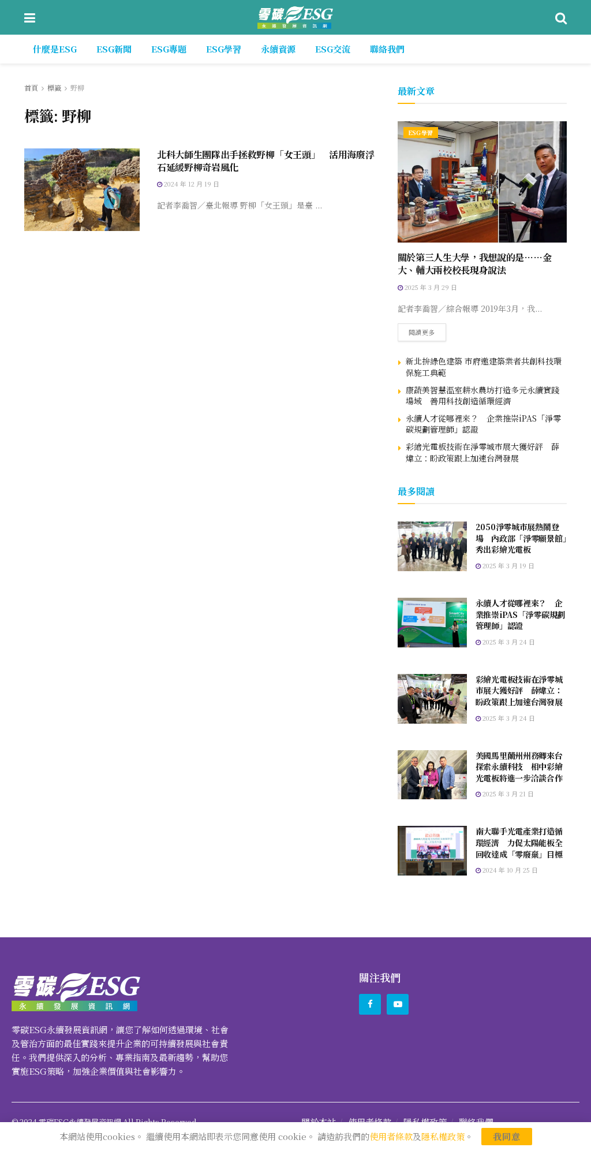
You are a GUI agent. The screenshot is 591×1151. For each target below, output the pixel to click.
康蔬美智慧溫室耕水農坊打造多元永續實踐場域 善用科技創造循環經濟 (482, 395)
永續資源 (278, 49)
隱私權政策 (443, 1136)
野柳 (77, 87)
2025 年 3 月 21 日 (507, 793)
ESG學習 (223, 49)
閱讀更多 (427, 330)
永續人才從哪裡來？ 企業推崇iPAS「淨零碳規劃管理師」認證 (483, 423)
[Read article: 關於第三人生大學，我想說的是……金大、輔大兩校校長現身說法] (482, 182)
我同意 (507, 1136)
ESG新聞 (114, 49)
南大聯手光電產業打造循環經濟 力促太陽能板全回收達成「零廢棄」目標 (519, 842)
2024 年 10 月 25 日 (509, 869)
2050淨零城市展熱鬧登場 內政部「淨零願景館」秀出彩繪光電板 (521, 538)
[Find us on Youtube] (398, 1004)
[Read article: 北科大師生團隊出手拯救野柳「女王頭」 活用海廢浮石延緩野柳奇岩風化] (82, 189)
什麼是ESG (55, 49)
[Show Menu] (29, 17)
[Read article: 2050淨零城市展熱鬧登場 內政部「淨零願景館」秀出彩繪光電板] (432, 546)
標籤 (54, 87)
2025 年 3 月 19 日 (507, 565)
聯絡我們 (387, 49)
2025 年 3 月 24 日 (508, 641)
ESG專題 (168, 49)
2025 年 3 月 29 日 (430, 287)
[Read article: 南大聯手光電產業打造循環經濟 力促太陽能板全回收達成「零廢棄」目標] (432, 851)
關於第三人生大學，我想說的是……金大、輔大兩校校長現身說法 (475, 264)
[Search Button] (561, 17)
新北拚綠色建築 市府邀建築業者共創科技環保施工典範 (484, 366)
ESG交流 (332, 49)
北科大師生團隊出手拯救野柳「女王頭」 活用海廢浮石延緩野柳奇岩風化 (265, 161)
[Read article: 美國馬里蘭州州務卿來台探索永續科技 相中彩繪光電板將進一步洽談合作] (432, 775)
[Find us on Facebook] (370, 1004)
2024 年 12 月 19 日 (190, 183)
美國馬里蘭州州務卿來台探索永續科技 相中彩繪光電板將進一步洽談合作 (519, 767)
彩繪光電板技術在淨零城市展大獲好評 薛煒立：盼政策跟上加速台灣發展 (482, 452)
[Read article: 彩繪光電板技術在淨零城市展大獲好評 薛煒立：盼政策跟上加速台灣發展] (432, 699)
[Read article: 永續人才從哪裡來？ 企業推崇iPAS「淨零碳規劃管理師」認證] (432, 622)
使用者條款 (391, 1136)
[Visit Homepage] (295, 17)
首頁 (31, 87)
